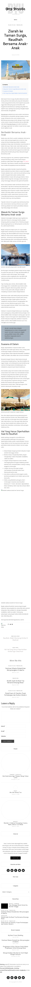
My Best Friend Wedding (15, 935)
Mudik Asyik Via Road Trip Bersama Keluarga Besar (15, 682)
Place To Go (12, 665)
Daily (15, 790)
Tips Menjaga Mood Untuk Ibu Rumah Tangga (18, 905)
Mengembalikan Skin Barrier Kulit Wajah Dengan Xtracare (15, 953)
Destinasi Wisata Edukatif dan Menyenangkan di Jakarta (15, 669)
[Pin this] (13, 624)
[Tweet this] (11, 624)
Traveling (19, 665)
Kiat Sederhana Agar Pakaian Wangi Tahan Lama (16, 776)
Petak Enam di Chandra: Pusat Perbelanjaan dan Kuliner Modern (15, 694)
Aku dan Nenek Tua (15, 792)
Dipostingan (4, 114)
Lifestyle (18, 774)
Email (3, 731)
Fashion (12, 774)
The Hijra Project (11, 124)
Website (3, 736)
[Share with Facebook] (9, 624)
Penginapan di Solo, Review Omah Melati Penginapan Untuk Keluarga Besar (15, 947)
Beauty (15, 821)
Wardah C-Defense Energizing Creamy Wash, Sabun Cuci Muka (15, 823)
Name (3, 726)
